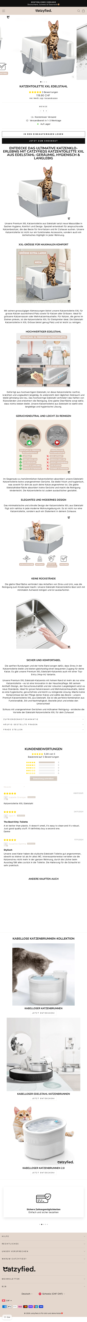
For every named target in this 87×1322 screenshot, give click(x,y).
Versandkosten (51, 98)
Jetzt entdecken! (43, 1013)
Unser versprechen (15, 1251)
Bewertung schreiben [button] (43, 778)
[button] (35, 92)
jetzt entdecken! (43, 1098)
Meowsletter (11, 1279)
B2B (4, 1286)
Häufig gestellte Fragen (20, 724)
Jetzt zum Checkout (43, 141)
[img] (10, 793)
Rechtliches (10, 1244)
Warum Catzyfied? (14, 1259)
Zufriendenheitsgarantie (21, 719)
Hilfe (5, 1236)
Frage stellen (13, 730)
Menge (43, 107)
